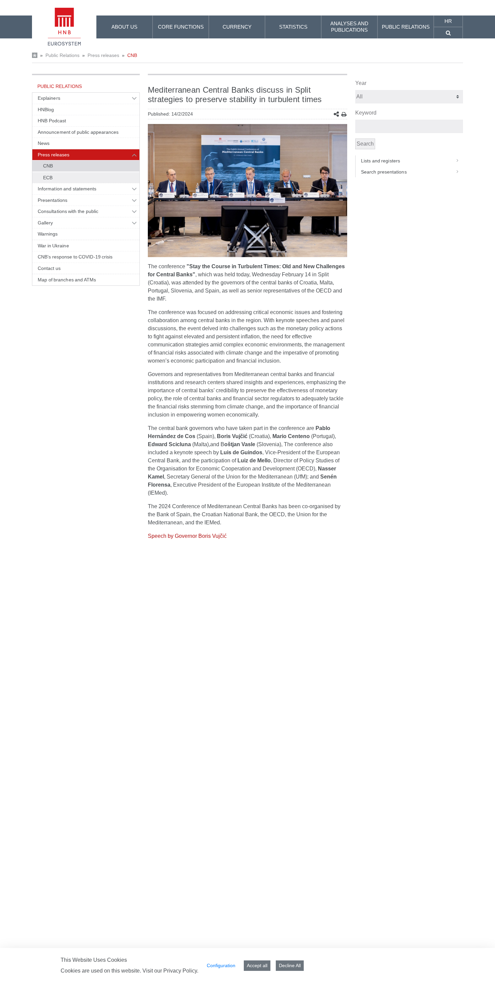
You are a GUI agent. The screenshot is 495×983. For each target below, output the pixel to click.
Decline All (290, 965)
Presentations (52, 200)
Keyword (365, 113)
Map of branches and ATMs (67, 279)
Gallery (45, 222)
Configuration (221, 965)
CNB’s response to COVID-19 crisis (75, 256)
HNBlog (46, 109)
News (44, 143)
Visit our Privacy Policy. (170, 971)
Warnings (48, 234)
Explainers (49, 98)
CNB (132, 55)
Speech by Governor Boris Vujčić (187, 536)
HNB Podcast (52, 120)
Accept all (257, 965)
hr (448, 21)
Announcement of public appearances (78, 132)
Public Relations (62, 55)
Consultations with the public (68, 211)
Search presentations (384, 172)
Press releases (103, 55)
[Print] (344, 114)
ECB (48, 177)
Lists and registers (380, 160)
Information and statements (67, 188)
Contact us (49, 268)
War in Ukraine (53, 245)
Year (360, 83)
